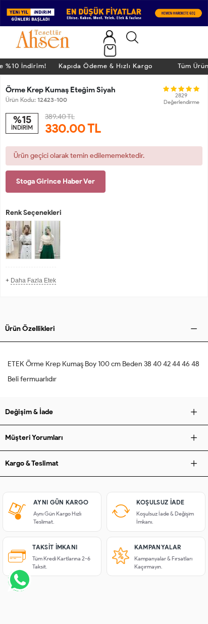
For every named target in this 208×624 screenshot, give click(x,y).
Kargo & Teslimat (32, 463)
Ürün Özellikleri (30, 328)
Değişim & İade (29, 412)
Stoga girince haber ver (55, 181)
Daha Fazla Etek (33, 280)
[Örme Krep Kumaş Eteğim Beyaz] (19, 239)
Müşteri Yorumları (34, 437)
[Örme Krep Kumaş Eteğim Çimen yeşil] (47, 239)
